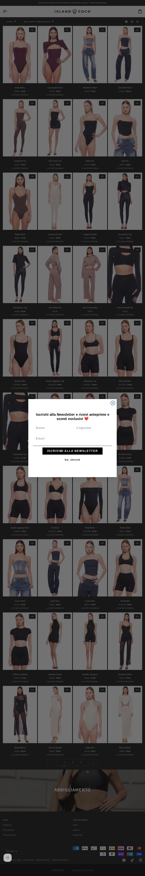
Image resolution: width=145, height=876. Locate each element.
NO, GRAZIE (72, 460)
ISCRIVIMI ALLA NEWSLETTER (72, 450)
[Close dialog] (113, 403)
